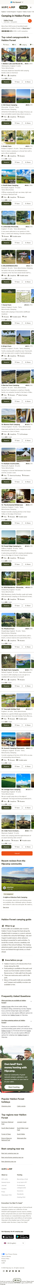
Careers (3, 1188)
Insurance (20, 1191)
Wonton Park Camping (19, 897)
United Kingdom (11, 11)
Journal (3, 1185)
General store (5, 1182)
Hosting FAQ (21, 1197)
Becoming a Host (22, 1179)
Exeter (29, 1031)
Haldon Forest (27, 11)
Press (3, 1192)
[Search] (30, 21)
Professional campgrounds (21, 1186)
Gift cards (4, 1179)
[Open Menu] (30, 7)
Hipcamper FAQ (6, 1195)
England (19, 11)
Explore (3, 11)
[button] (17, 1001)
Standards (20, 1194)
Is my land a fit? (22, 1182)
